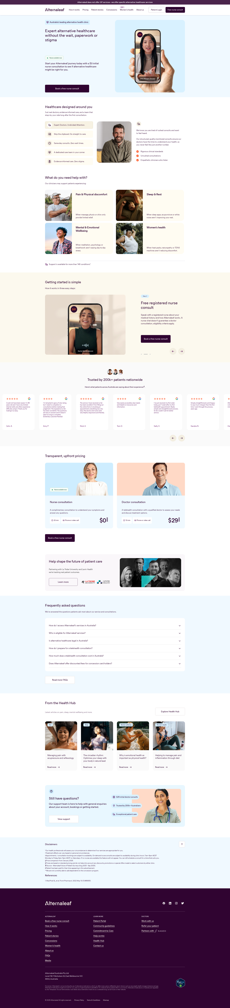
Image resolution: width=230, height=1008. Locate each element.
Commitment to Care (103, 930)
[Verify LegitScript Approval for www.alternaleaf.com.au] (180, 983)
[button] (141, 354)
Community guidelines (104, 926)
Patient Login (156, 10)
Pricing (48, 930)
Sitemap (106, 1000)
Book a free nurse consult (67, 88)
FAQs (47, 955)
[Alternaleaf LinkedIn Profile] (170, 903)
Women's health (52, 945)
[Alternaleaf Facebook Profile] (163, 903)
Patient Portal (99, 921)
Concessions (51, 940)
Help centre (99, 936)
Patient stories (52, 936)
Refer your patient (150, 926)
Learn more (63, 582)
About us (49, 950)
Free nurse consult (175, 10)
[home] (54, 10)
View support (64, 819)
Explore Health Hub (170, 711)
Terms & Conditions (93, 1000)
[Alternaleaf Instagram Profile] (176, 903)
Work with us (147, 921)
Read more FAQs (60, 680)
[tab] (69, 125)
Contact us (98, 945)
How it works (51, 926)
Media (48, 960)
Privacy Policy (79, 1000)
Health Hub (98, 940)
